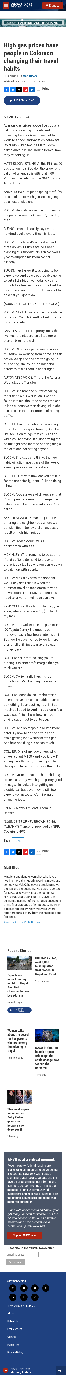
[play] (5, 1370)
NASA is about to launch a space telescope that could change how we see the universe (47, 1058)
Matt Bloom (30, 76)
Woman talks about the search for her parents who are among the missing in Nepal (18, 1041)
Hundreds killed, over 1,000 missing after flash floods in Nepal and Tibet (46, 966)
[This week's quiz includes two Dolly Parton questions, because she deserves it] (19, 1097)
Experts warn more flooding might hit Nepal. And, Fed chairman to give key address (18, 985)
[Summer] (33, 23)
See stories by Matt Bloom (22, 922)
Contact (11, 1337)
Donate (54, 5)
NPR (18, 840)
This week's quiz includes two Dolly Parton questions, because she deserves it (18, 1119)
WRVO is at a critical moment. (31, 1159)
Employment (14, 1329)
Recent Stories (19, 950)
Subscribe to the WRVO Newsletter (30, 1248)
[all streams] (61, 1370)
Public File (13, 1344)
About (10, 1313)
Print (45, 89)
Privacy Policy (15, 1352)
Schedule (12, 1321)
